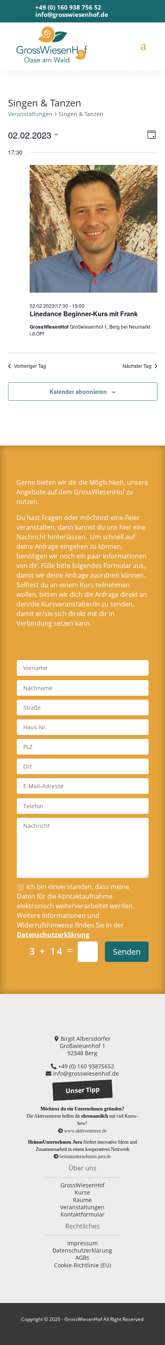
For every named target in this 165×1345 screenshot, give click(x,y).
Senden (127, 951)
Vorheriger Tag (30, 366)
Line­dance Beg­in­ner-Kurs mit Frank (84, 313)
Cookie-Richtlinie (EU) (82, 1265)
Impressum (82, 1243)
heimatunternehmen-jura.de (84, 1156)
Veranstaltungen (30, 114)
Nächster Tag (137, 366)
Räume (82, 1200)
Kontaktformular (82, 1214)
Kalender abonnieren (78, 391)
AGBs (82, 1257)
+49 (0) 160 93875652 (85, 1066)
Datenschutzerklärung (53, 934)
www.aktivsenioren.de (85, 1131)
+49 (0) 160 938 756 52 (68, 7)
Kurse (82, 1192)
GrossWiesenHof (82, 1185)
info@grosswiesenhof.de (71, 14)
